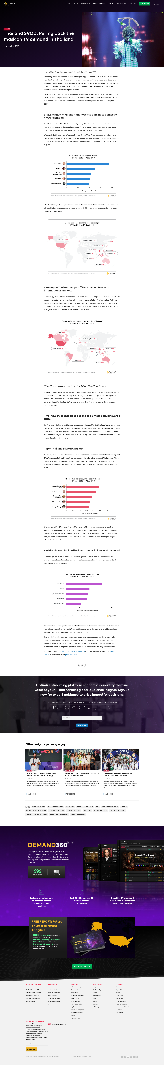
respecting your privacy (83, 702)
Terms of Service (77, 1056)
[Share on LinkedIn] (78, 665)
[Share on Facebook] (85, 665)
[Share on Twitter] (82, 665)
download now (82, 967)
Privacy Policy (87, 1056)
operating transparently (107, 702)
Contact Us (144, 3)
